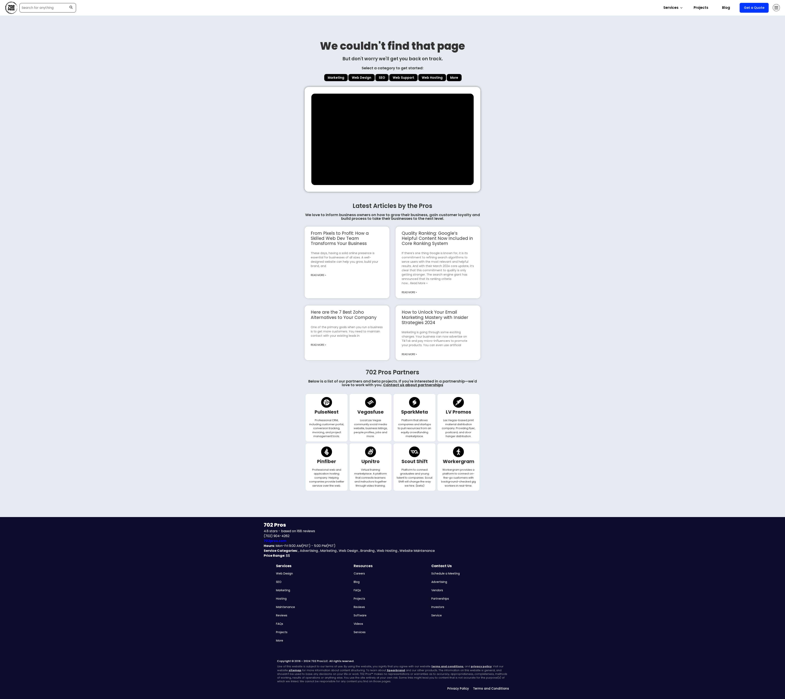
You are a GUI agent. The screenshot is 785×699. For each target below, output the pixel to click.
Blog (726, 7)
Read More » (318, 275)
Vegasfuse (370, 412)
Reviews (281, 615)
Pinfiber (326, 461)
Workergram (458, 461)
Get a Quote (754, 7)
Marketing (283, 590)
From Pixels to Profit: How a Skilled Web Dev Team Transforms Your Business (340, 238)
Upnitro (370, 461)
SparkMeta (414, 412)
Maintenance (285, 607)
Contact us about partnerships (413, 384)
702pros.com (275, 541)
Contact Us (441, 565)
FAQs (279, 624)
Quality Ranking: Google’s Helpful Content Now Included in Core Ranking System (437, 238)
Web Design (284, 573)
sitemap (295, 670)
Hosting (281, 599)
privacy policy (481, 666)
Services (284, 565)
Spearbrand (396, 670)
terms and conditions (447, 666)
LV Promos (458, 412)
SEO (278, 582)
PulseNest (327, 412)
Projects (701, 7)
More (279, 640)
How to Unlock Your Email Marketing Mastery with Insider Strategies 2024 (435, 317)
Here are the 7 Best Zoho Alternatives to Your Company (344, 314)
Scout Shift (414, 461)
